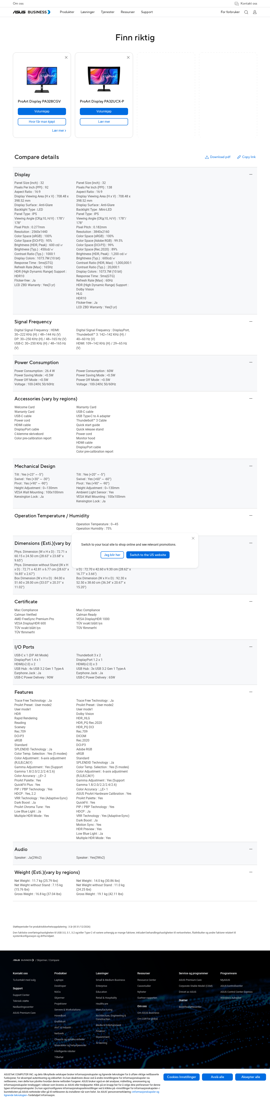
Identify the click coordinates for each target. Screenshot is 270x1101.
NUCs (57, 991)
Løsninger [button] (88, 12)
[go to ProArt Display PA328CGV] (42, 78)
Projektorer (60, 1003)
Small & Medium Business (110, 979)
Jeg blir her (112, 555)
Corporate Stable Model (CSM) (196, 985)
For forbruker (230, 12)
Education (101, 991)
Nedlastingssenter (23, 1006)
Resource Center (146, 979)
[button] (246, 12)
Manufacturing (104, 1009)
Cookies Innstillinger (181, 1077)
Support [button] (147, 12)
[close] (193, 538)
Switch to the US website (148, 555)
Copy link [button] (249, 157)
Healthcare (102, 1003)
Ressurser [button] (128, 12)
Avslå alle (217, 1077)
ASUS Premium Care (24, 1012)
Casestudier (144, 985)
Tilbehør (58, 1057)
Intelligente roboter (64, 1051)
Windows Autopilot (230, 997)
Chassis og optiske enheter (69, 1039)
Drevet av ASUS (187, 991)
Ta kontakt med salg (24, 979)
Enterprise (101, 985)
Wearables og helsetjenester (70, 1045)
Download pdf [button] (220, 157)
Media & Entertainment (108, 1025)
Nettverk (59, 1033)
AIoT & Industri (62, 1027)
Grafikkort (59, 1021)
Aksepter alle (250, 1077)
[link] (42, 121)
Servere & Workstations (67, 1009)
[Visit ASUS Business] (24, 960)
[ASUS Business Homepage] (31, 12)
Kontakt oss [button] (249, 4)
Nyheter (141, 991)
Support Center (21, 994)
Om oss (18, 4)
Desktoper (60, 985)
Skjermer (59, 997)
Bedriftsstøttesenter (190, 1006)
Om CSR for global (147, 1018)
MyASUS (225, 979)
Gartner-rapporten (147, 997)
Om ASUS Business (148, 1012)
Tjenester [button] (107, 12)
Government (103, 1036)
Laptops (58, 979)
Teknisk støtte (21, 1000)
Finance (100, 1031)
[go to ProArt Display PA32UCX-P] (104, 78)
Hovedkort (60, 1015)
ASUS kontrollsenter (231, 985)
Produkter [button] (67, 12)
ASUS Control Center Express (236, 991)
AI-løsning (101, 1042)
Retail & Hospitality (106, 997)
